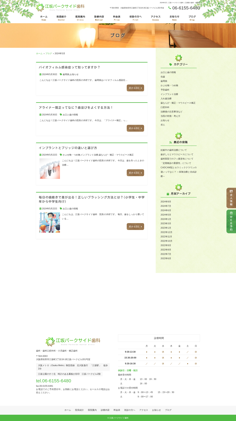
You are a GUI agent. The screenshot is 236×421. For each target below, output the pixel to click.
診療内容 (99, 18)
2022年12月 (166, 232)
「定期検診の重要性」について (176, 163)
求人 (163, 125)
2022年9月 (166, 245)
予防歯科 (165, 90)
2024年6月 (166, 210)
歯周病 (66, 74)
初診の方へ (135, 18)
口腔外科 (165, 107)
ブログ (192, 18)
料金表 (116, 18)
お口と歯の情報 (70, 114)
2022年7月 (166, 254)
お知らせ (174, 18)
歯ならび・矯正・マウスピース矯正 (116, 155)
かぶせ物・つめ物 (71, 155)
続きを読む (134, 88)
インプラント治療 (89, 155)
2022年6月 (166, 258)
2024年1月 (166, 219)
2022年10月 (166, 241)
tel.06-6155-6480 (53, 380)
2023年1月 (166, 228)
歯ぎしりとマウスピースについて (177, 154)
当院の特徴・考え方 (170, 116)
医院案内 (80, 18)
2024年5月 (166, 215)
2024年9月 (166, 201)
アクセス (156, 18)
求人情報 (231, 200)
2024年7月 (166, 206)
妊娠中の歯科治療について (174, 150)
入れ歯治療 (166, 98)
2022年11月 (166, 236)
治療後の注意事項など (171, 111)
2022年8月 (166, 250)
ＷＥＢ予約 (231, 223)
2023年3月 (166, 223)
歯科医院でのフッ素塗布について (177, 159)
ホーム (44, 18)
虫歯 (163, 77)
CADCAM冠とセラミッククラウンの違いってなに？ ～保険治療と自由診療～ (179, 171)
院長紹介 (61, 18)
